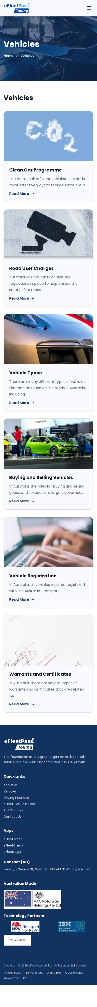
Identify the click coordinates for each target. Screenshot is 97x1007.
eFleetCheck (13, 845)
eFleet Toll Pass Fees (20, 804)
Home (8, 55)
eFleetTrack (13, 839)
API (24, 978)
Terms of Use (34, 973)
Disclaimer (54, 973)
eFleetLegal (12, 851)
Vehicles (10, 791)
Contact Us (12, 816)
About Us (11, 785)
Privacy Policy (13, 973)
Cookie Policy (74, 973)
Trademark (11, 978)
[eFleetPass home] (17, 8)
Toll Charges (13, 810)
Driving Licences (16, 797)
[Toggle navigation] (88, 8)
